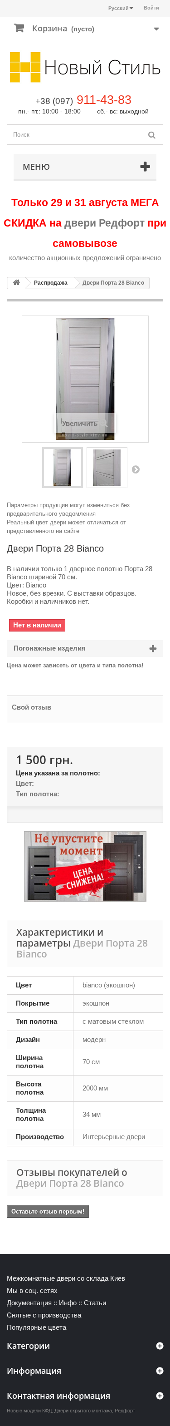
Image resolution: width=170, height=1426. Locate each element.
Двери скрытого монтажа (83, 1410)
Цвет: (25, 783)
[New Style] (85, 67)
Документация (29, 1303)
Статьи (95, 1303)
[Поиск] (152, 134)
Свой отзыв (31, 707)
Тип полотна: (37, 794)
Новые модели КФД (29, 1410)
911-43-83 (104, 100)
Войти (151, 7)
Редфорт (125, 1410)
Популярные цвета (36, 1327)
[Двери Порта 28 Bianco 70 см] (63, 468)
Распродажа (51, 283)
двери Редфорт (104, 223)
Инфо (68, 1303)
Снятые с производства (44, 1315)
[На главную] (16, 283)
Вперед (135, 469)
